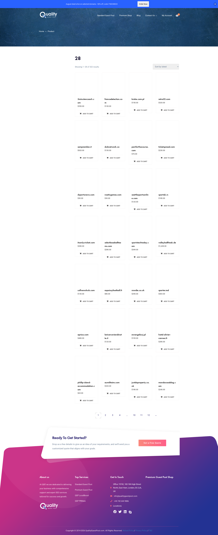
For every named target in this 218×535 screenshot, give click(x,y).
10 (134, 415)
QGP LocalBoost (82, 495)
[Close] (215, 4)
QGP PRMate (80, 501)
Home (41, 31)
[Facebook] (115, 511)
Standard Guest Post (105, 15)
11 (141, 415)
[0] (177, 15)
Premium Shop (125, 15)
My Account (167, 15)
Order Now (143, 4)
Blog (138, 15)
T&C (150, 530)
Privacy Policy (141, 530)
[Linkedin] (125, 511)
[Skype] (130, 512)
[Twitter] (120, 511)
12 (148, 415)
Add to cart (88, 114)
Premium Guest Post (83, 490)
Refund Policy (128, 530)
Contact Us (150, 15)
